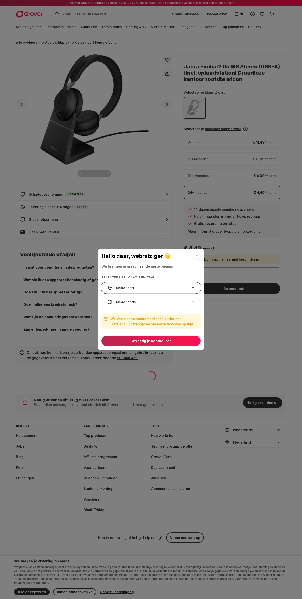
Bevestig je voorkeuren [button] (151, 341)
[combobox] (151, 288)
